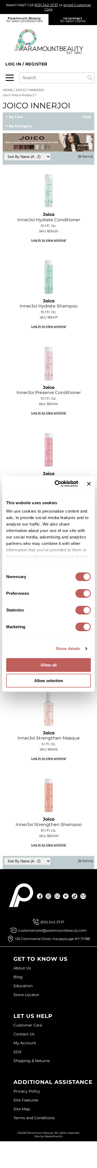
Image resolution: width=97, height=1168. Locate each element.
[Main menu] (10, 78)
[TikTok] (74, 896)
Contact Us (23, 1034)
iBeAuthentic (53, 1136)
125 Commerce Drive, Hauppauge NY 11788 (52, 939)
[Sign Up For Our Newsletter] (83, 896)
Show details (68, 648)
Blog (18, 977)
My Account (24, 1043)
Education (23, 985)
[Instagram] (48, 896)
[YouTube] (57, 896)
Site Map (21, 1109)
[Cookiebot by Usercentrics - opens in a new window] (57, 483)
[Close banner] (89, 484)
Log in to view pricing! (48, 240)
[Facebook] (40, 896)
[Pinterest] (66, 896)
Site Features (25, 1100)
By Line (16, 117)
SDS (17, 1051)
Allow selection (48, 680)
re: (72, 19)
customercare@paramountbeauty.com (52, 930)
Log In (13, 64)
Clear (87, 117)
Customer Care (27, 1025)
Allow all (48, 665)
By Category (20, 126)
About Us (22, 968)
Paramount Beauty (24, 19)
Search (90, 78)
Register (36, 64)
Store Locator (26, 994)
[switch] (83, 593)
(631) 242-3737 (46, 5)
